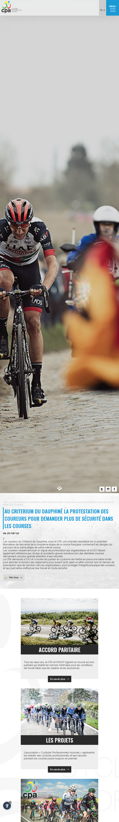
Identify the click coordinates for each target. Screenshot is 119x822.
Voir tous (13, 577)
